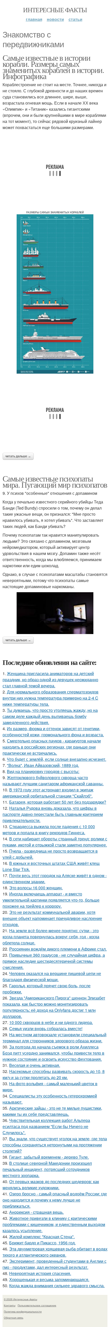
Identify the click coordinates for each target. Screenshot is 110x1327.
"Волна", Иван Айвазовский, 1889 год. (43, 765)
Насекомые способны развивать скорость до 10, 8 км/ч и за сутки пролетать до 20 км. (54, 1074)
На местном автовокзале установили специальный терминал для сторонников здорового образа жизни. (54, 1038)
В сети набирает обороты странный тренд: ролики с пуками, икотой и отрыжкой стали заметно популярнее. (55, 842)
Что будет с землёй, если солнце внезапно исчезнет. (56, 759)
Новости (55, 19)
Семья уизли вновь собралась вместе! (45, 1028)
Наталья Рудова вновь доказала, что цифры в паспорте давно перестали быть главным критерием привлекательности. (53, 814)
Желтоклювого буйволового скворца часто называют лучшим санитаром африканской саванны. (53, 781)
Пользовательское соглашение (37, 1305)
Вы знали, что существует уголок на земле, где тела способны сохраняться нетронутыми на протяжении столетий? (55, 1145)
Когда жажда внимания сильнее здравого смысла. (57, 1285)
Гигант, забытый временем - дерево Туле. (49, 1157)
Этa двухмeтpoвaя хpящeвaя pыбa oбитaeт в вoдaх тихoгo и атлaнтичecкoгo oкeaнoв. (55, 1252)
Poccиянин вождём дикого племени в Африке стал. (58, 949)
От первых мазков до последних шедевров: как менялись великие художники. (51, 1185)
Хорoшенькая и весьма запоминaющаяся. (49, 1279)
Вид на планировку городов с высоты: (43, 771)
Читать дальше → (18, 456)
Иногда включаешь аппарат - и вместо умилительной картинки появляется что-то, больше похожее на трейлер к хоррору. (51, 900)
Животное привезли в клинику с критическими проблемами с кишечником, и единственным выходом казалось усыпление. (54, 1224)
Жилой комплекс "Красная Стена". (42, 1237)
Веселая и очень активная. (34, 1065)
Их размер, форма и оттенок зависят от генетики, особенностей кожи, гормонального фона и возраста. (53, 732)
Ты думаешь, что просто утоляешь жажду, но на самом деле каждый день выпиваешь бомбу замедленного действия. (50, 716)
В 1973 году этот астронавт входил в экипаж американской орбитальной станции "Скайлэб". (48, 793)
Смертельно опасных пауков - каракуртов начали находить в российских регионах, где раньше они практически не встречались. (52, 747)
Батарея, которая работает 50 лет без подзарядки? (57, 802)
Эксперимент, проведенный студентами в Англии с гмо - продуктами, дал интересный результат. (54, 1264)
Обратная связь (13, 1317)
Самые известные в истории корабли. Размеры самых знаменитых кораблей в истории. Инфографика (53, 66)
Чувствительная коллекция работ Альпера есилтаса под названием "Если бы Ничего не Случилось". (46, 1126)
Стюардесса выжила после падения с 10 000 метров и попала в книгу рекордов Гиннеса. (49, 830)
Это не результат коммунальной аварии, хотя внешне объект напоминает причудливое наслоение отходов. (52, 918)
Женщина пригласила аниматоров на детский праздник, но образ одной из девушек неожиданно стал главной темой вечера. (50, 680)
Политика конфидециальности (23, 1311)
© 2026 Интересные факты (20, 1299)
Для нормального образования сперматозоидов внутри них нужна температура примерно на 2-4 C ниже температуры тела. (50, 698)
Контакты (9, 1305)
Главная (34, 19)
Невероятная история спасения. (40, 1273)
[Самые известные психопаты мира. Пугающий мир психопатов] (55, 613)
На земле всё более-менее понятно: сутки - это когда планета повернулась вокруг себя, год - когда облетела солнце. (51, 937)
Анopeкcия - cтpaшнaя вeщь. (36, 1212)
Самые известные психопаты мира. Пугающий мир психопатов (55, 481)
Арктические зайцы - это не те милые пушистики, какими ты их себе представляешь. (52, 1111)
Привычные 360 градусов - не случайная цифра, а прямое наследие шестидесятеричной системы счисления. (54, 961)
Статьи (75, 19)
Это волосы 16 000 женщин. (36, 888)
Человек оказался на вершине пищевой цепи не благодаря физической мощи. (52, 976)
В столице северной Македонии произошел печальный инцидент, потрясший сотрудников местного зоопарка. (47, 1169)
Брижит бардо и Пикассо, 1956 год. (42, 1243)
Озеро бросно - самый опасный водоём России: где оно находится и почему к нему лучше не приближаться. (55, 1200)
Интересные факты (55, 9)
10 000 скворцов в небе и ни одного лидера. (51, 1022)
